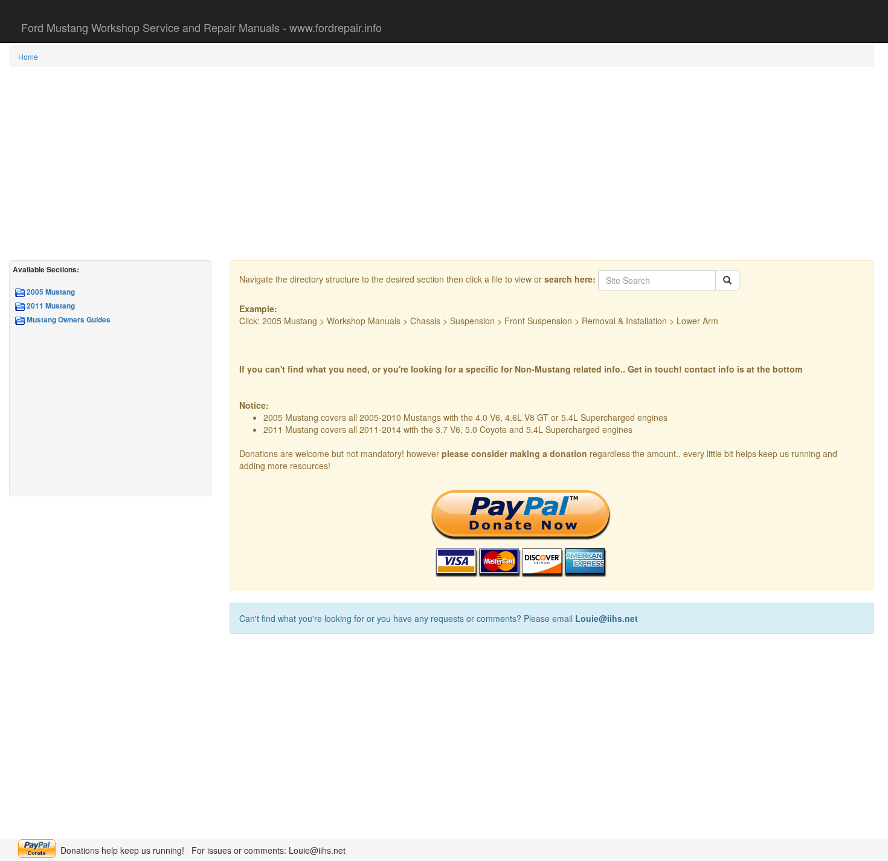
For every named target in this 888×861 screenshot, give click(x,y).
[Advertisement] (441, 163)
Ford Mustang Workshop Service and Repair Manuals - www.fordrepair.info (201, 27)
